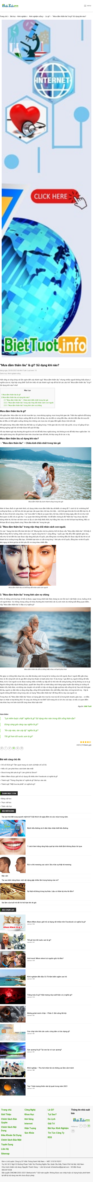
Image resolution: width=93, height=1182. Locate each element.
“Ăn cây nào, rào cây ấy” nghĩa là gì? (21, 730)
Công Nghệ (29, 1110)
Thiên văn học (6, 806)
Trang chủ (6, 1110)
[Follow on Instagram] (85, 1126)
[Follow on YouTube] (73, 1131)
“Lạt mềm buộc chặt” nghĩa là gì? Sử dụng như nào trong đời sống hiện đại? (39, 718)
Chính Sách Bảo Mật (11, 1140)
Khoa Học (29, 1114)
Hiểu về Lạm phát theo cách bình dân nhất (17, 769)
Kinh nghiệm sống (14, 373)
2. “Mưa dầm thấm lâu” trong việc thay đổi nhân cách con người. (29, 403)
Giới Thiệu (6, 1114)
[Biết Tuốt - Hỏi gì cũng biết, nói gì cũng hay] (14, 6)
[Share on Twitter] (10, 748)
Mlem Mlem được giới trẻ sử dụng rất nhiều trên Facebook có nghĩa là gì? (29, 776)
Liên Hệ (5, 1149)
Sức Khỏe (29, 1133)
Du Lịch (51, 1119)
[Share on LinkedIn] (21, 748)
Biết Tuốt (87, 706)
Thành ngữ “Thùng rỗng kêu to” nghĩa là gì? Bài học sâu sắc (23, 780)
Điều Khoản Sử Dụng (11, 1135)
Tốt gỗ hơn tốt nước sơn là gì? (18, 736)
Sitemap (5, 1153)
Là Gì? (51, 1110)
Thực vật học (6, 802)
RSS (50, 1137)
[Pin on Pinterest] (18, 748)
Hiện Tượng (30, 1128)
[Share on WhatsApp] (2, 748)
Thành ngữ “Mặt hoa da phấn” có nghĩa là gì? (18, 784)
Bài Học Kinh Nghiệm (58, 1128)
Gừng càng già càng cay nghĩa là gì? (21, 724)
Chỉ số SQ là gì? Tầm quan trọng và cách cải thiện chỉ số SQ (23, 765)
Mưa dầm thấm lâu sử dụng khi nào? (15, 397)
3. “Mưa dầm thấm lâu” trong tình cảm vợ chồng (23, 405)
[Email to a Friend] (14, 748)
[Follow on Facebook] (81, 1126)
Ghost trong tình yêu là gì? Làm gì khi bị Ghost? (19, 772)
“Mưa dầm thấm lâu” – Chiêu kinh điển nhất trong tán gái (26, 400)
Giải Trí (51, 1123)
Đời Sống (28, 1119)
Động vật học (6, 799)
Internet (28, 1123)
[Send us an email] (89, 1126)
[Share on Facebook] (6, 748)
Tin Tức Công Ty (56, 1133)
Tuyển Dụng (7, 1144)
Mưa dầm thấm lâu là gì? (11, 395)
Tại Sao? (52, 1114)
